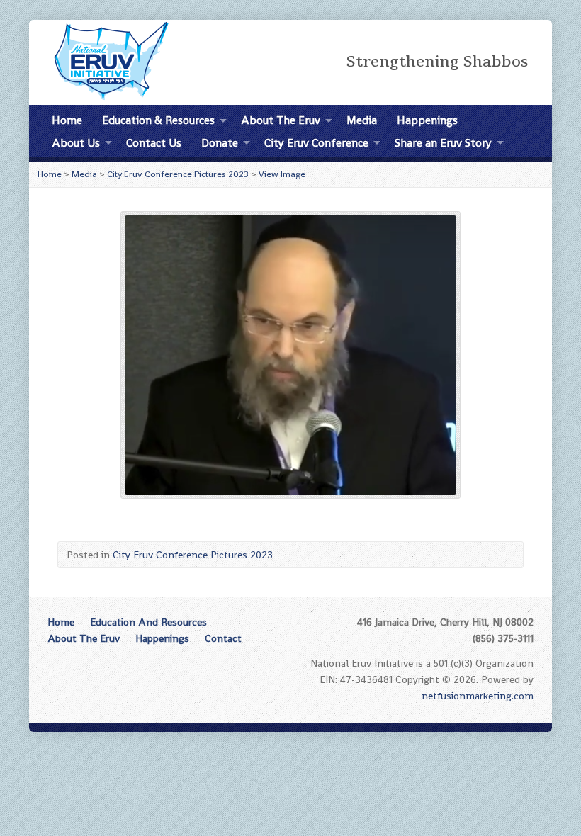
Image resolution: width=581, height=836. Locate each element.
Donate (219, 142)
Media (361, 120)
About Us (76, 142)
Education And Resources (148, 622)
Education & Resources (158, 120)
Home (67, 120)
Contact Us (153, 142)
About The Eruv (280, 120)
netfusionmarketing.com (478, 695)
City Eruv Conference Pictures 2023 (178, 174)
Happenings (427, 120)
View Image (282, 174)
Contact (223, 638)
